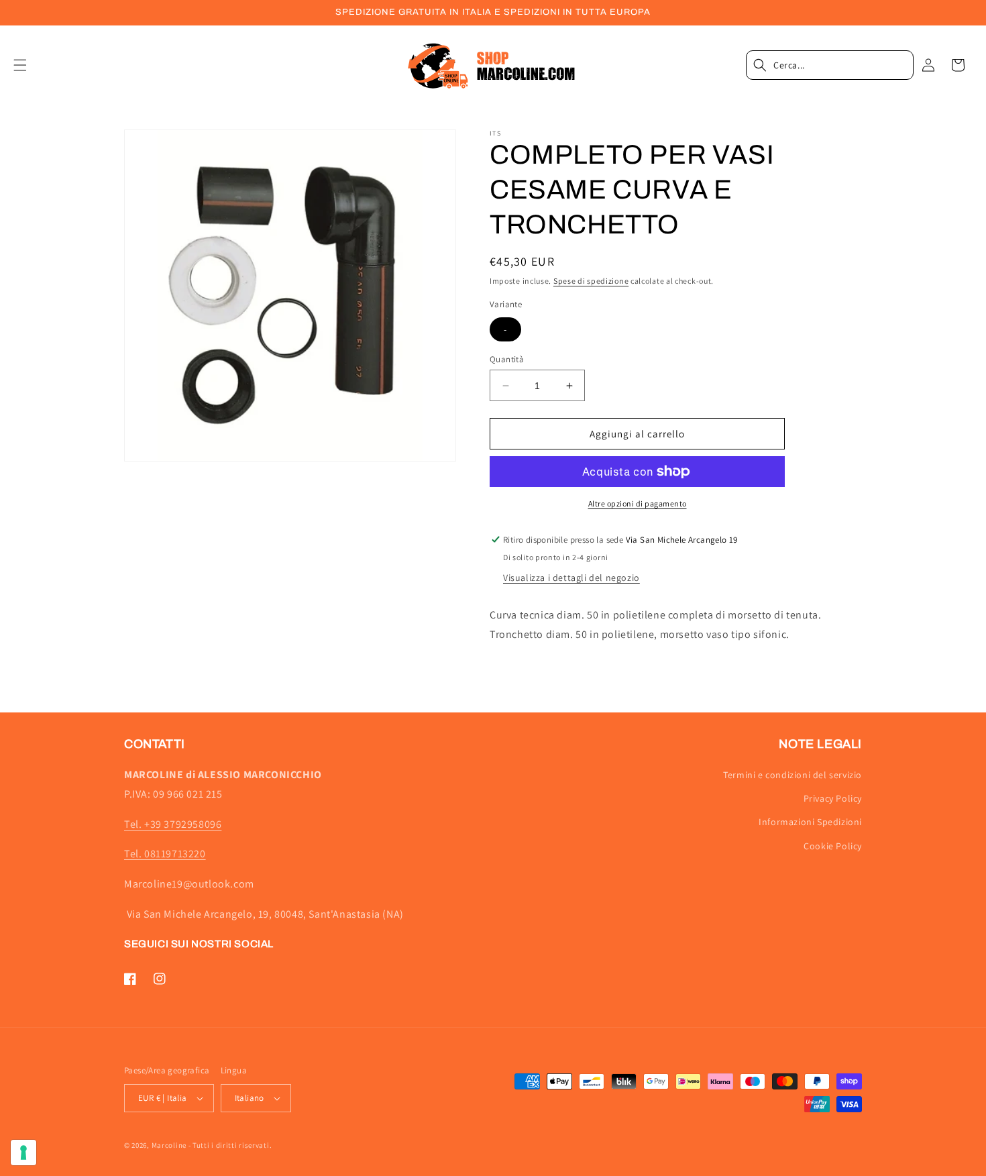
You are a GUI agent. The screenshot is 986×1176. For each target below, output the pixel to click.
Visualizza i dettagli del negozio (571, 578)
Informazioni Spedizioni (810, 822)
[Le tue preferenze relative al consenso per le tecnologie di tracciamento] (23, 1152)
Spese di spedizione (590, 281)
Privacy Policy (833, 798)
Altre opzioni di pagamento (637, 503)
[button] (28, 65)
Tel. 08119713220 (165, 854)
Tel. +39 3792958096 (172, 824)
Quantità (507, 359)
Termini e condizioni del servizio (792, 775)
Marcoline (169, 1145)
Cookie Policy (833, 846)
